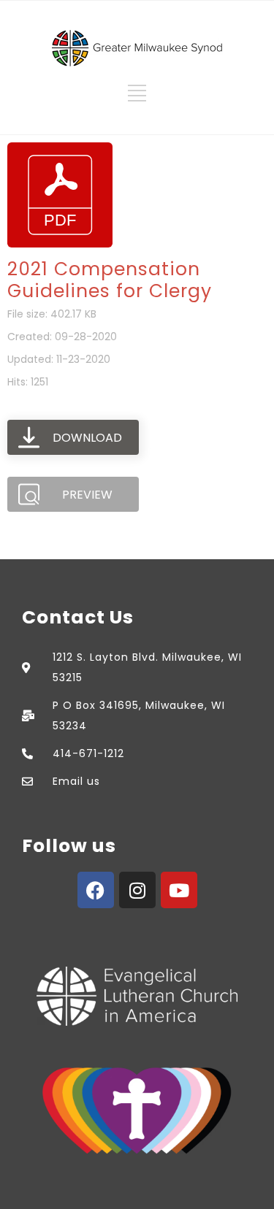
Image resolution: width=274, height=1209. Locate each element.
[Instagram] (137, 890)
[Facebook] (95, 890)
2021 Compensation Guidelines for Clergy (109, 280)
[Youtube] (179, 890)
